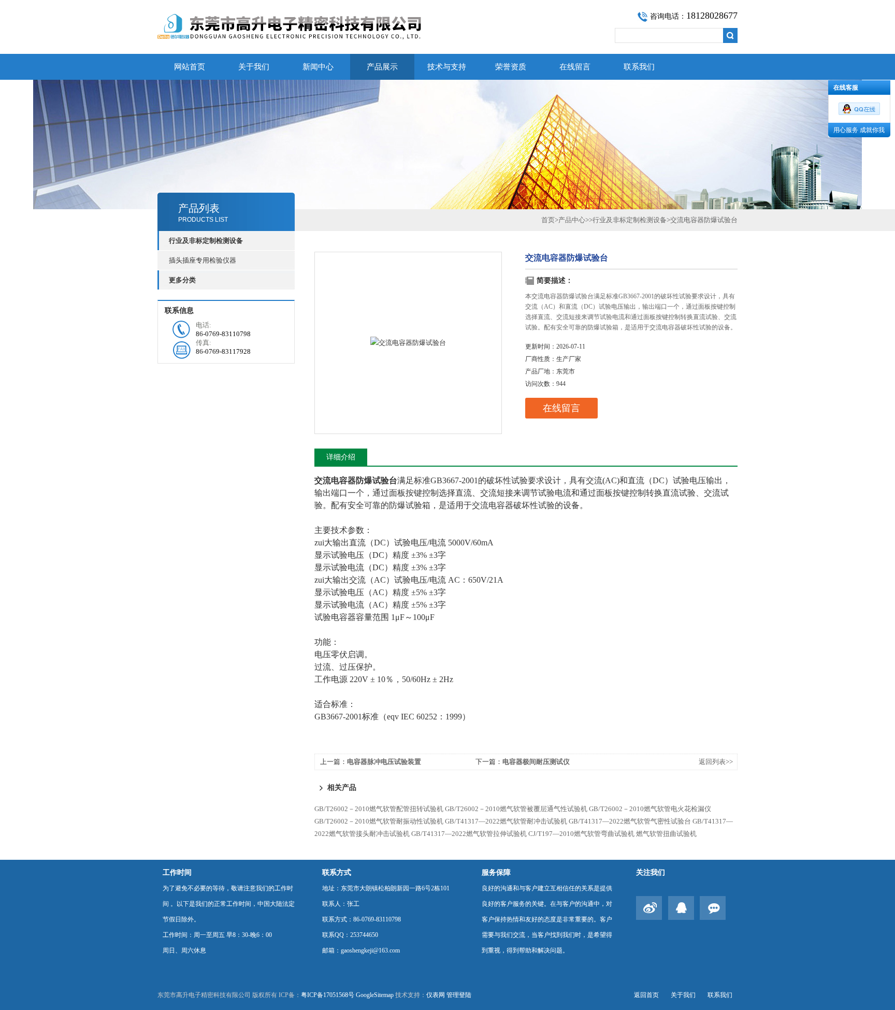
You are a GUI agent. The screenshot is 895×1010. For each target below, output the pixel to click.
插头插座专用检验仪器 (202, 260)
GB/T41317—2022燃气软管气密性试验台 (630, 821)
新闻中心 (318, 67)
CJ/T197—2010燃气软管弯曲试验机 (581, 834)
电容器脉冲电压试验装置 (384, 762)
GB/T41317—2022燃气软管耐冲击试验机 (506, 821)
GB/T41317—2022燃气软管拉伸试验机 (469, 834)
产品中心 (571, 220)
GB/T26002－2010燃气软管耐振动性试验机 (378, 821)
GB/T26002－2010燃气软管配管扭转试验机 (378, 809)
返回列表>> (716, 762)
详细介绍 (340, 457)
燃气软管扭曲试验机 (666, 834)
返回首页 (646, 995)
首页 (548, 220)
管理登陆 (458, 995)
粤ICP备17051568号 (327, 995)
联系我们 (639, 67)
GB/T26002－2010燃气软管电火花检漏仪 (650, 809)
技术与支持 (446, 67)
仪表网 (435, 995)
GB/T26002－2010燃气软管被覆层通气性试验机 (516, 809)
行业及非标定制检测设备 (630, 220)
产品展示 (382, 67)
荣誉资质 (510, 67)
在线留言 (574, 67)
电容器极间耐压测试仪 (536, 762)
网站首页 (189, 67)
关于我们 (253, 67)
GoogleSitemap (375, 995)
